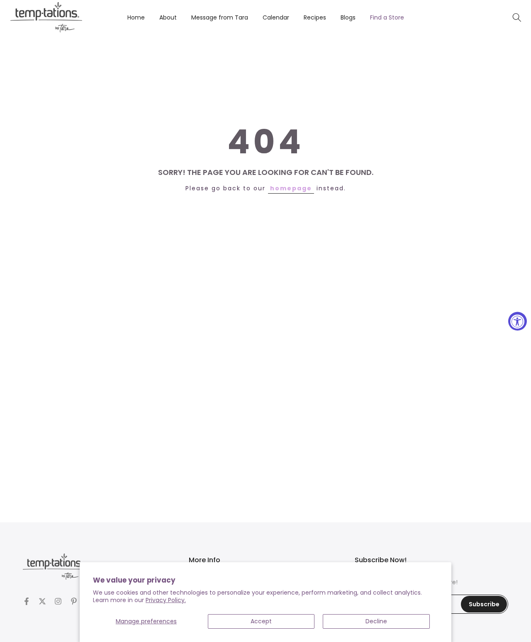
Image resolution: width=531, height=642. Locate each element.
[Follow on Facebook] (26, 601)
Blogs (348, 17)
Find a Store (387, 17)
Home (136, 17)
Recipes (315, 17)
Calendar (276, 17)
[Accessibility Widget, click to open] (517, 321)
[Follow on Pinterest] (74, 601)
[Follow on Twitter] (42, 601)
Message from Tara (219, 17)
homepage (291, 188)
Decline (376, 621)
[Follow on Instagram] (58, 601)
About (168, 17)
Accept (261, 621)
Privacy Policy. (166, 600)
